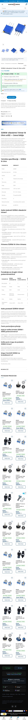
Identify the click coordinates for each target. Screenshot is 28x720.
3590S (5, 336)
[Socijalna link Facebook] (5, 116)
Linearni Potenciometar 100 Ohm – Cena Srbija (20, 392)
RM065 (8, 216)
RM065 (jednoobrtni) (21, 279)
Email (21, 668)
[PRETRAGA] (25, 8)
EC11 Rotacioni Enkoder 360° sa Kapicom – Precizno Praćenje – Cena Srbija (20, 646)
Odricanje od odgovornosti (7, 696)
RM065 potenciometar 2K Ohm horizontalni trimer (20, 422)
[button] (7, 402)
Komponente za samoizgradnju (11, 63)
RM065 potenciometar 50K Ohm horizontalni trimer (20, 450)
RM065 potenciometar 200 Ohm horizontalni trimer (6, 422)
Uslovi (16, 694)
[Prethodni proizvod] (23, 65)
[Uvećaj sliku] (3, 44)
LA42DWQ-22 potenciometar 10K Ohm (6, 618)
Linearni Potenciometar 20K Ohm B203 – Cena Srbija (6, 533)
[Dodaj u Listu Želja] (12, 380)
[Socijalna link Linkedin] (9, 116)
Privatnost (23, 694)
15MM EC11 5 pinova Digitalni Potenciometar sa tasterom (20, 505)
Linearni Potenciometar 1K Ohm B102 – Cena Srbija (6, 477)
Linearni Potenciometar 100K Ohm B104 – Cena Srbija (20, 477)
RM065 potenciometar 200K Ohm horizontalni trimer (7, 591)
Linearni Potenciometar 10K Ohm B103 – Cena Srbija (20, 533)
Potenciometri (20, 63)
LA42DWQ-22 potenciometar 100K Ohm (20, 562)
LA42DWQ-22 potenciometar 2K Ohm (6, 505)
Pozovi (8, 668)
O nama (3, 694)
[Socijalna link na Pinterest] (8, 116)
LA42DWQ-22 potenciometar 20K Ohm (20, 618)
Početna (2, 63)
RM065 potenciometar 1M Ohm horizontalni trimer (6, 394)
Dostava (7, 694)
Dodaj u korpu (11, 97)
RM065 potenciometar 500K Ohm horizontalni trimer (20, 591)
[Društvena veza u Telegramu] (11, 116)
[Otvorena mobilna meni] (2, 4)
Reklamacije (12, 694)
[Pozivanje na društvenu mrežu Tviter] (6, 116)
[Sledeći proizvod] (26, 65)
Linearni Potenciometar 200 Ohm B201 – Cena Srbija (6, 645)
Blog (19, 694)
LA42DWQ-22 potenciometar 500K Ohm (7, 449)
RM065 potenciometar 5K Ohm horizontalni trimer (6, 563)
